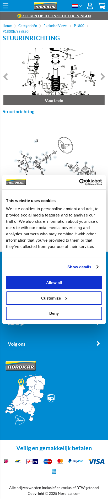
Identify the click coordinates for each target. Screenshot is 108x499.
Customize (51, 298)
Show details (79, 267)
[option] (54, 76)
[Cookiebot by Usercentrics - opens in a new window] (79, 182)
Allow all (54, 282)
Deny (54, 313)
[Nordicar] (45, 8)
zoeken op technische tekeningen (56, 16)
